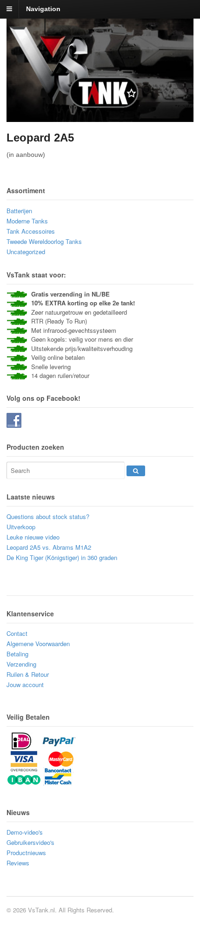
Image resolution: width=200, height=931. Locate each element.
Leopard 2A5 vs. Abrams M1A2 (49, 547)
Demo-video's (25, 832)
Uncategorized (26, 251)
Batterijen (19, 210)
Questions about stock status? (48, 516)
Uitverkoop (21, 526)
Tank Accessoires (31, 231)
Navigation (43, 9)
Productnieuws (26, 852)
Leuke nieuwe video (33, 537)
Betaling (17, 653)
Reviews (18, 862)
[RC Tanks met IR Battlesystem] (75, 107)
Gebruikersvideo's (30, 842)
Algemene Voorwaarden (38, 643)
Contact (17, 633)
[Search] (136, 471)
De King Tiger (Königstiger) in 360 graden (62, 557)
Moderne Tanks (27, 220)
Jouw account (25, 684)
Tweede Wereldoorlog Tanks (44, 241)
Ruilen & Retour (28, 674)
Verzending (21, 664)
